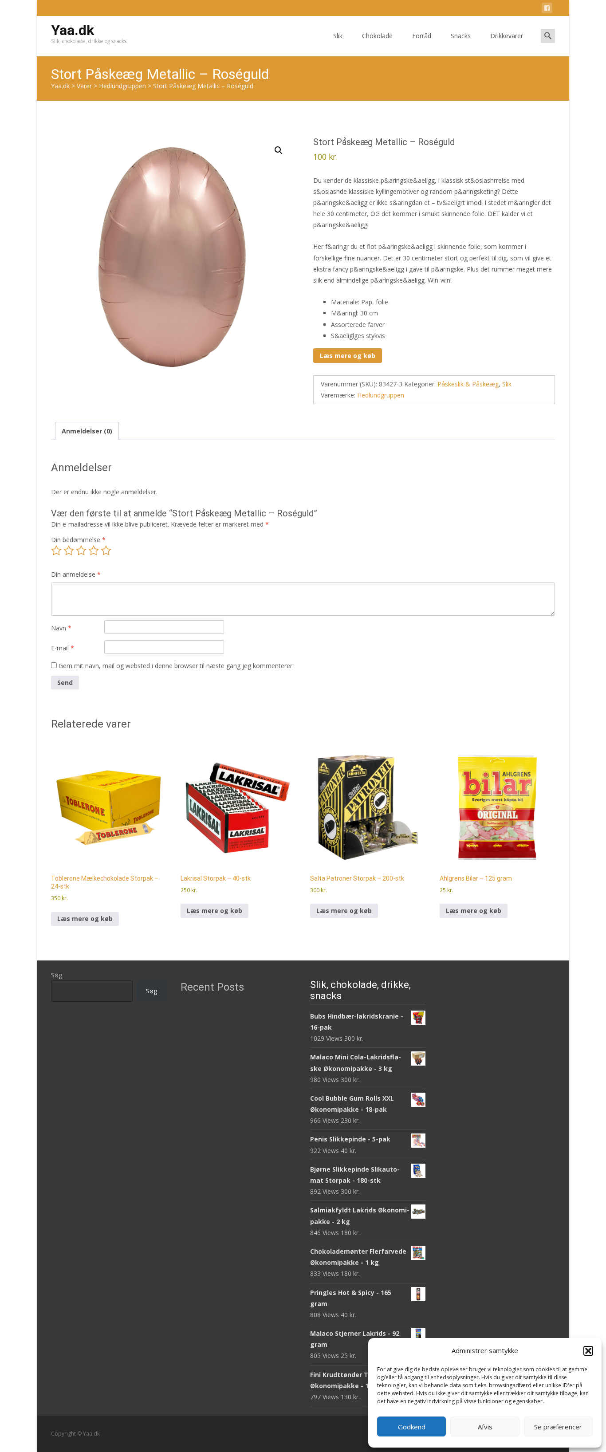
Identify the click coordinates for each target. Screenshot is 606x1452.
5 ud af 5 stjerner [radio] (106, 550)
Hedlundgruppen (380, 395)
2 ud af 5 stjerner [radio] (68, 550)
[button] (588, 1350)
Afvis (485, 1426)
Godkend (411, 1426)
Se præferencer (558, 1426)
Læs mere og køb (347, 355)
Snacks (461, 35)
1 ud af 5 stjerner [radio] (56, 550)
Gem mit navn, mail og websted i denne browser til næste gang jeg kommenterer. (176, 665)
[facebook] (547, 9)
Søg (56, 975)
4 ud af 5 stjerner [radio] (93, 550)
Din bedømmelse (78, 539)
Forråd (421, 35)
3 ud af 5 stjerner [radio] (81, 550)
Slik (337, 35)
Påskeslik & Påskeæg (468, 384)
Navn (61, 628)
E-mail (62, 648)
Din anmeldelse (76, 574)
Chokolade (377, 35)
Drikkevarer (506, 35)
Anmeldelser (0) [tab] (87, 431)
